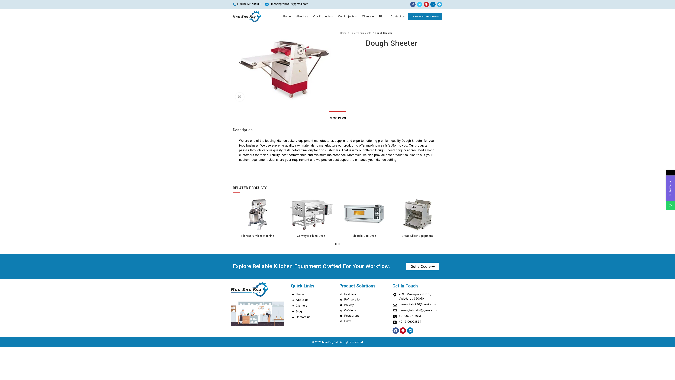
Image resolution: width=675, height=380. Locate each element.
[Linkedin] (410, 330)
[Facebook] (396, 330)
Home (343, 32)
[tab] (337, 116)
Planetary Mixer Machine (257, 236)
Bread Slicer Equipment (417, 236)
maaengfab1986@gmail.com (289, 4)
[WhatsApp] (670, 205)
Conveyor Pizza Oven (311, 236)
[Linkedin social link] (433, 4)
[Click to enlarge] (239, 97)
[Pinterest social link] (426, 4)
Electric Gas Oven (364, 236)
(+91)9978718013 (249, 4)
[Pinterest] (403, 330)
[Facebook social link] (413, 4)
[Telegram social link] (439, 4)
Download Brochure (425, 16)
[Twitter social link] (419, 4)
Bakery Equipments (361, 32)
